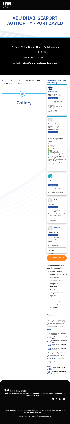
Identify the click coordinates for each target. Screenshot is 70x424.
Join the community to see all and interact (57, 258)
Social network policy (44, 416)
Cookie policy (33, 416)
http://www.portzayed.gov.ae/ (39, 63)
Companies (6, 81)
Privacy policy (23, 416)
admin (44, 413)
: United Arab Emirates (17, 81)
